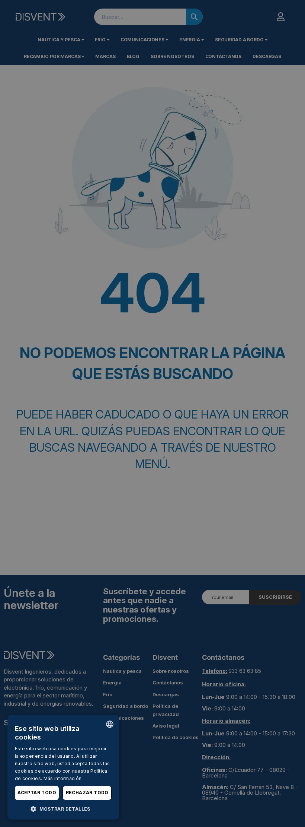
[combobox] (109, 724)
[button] (63, 808)
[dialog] (63, 767)
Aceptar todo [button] (36, 792)
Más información (63, 778)
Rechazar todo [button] (87, 792)
